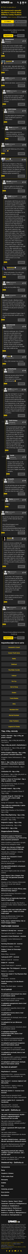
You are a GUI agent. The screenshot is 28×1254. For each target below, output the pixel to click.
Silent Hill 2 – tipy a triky (9, 828)
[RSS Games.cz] (21, 1251)
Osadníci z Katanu (7, 1173)
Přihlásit (21, 35)
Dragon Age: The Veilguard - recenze (13, 968)
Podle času (8, 25)
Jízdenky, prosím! (7, 1189)
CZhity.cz (12, 1212)
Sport (16, 1201)
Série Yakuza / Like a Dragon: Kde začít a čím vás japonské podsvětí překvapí (12, 877)
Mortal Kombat (14, 715)
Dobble (3, 1183)
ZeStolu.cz (5, 1206)
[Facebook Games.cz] (7, 1251)
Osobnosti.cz (14, 1206)
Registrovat (8, 35)
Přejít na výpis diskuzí (9, 7)
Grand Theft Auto (14, 653)
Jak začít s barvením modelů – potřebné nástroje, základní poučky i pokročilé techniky (13, 1123)
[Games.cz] (6, 2)
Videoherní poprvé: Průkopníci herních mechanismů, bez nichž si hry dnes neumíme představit (14, 837)
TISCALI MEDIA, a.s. (18, 1246)
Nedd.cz (4, 1210)
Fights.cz (18, 1210)
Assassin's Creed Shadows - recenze (13, 936)
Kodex (3, 1243)
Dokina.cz (4, 1212)
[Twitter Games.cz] (9, 1251)
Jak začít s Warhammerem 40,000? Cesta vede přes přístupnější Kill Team (13, 1146)
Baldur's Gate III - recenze (10, 960)
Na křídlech (5, 1195)
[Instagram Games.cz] (12, 1251)
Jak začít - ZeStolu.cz (10, 1110)
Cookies (14, 1242)
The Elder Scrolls (14, 670)
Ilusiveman (10, 267)
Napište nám (11, 1245)
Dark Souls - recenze (8, 978)
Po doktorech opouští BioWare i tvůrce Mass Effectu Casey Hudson (11, 12)
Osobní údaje (19, 1242)
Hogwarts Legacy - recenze (10, 946)
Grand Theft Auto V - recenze (11, 965)
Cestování (4, 1203)
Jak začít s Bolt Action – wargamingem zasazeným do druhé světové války (13, 1134)
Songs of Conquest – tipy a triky (12, 802)
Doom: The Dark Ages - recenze (12, 986)
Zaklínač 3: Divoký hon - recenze (12, 930)
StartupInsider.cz (16, 1215)
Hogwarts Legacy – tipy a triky (11, 822)
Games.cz (12, 1203)
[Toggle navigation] (25, 2)
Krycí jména (5, 1192)
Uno (2, 1186)
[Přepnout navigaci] (20, 2)
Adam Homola (12, 17)
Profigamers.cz (21, 1203)
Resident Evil (14, 709)
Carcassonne (5, 1167)
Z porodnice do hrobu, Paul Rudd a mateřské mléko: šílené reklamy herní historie (14, 904)
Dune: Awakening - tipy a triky (11, 825)
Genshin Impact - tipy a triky (10, 788)
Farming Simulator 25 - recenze (11, 944)
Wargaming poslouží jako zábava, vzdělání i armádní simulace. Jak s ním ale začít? (12, 1152)
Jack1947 (9, 61)
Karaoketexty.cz (6, 1208)
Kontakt (7, 1243)
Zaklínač (14, 664)
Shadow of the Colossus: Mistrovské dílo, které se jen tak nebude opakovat (13, 884)
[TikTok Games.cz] (18, 1251)
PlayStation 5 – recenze (9, 1071)
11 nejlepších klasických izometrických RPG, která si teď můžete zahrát (11, 1033)
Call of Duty (14, 687)
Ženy (20, 1201)
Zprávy (10, 1201)
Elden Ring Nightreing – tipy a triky (13, 815)
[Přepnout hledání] (18, 2)
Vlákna (8, 21)
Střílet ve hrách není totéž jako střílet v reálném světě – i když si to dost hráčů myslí (13, 911)
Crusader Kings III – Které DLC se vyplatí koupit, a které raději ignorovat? (12, 798)
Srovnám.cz (5, 1215)
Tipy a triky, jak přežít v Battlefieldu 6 (13, 745)
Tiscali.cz (4, 1201)
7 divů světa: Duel (7, 1176)
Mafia (14, 658)
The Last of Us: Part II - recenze (11, 933)
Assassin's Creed (14, 647)
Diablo (14, 692)
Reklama (3, 1242)
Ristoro (9, 538)
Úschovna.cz (17, 1208)
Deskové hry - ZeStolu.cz (12, 1162)
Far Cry (14, 681)
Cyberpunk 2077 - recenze (10, 957)
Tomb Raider (14, 698)
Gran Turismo (14, 721)
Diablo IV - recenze (7, 962)
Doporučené (21, 21)
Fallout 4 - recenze (7, 971)
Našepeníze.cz (21, 1212)
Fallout (14, 675)
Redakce (8, 1242)
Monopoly (4, 1179)
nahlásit (21, 56)
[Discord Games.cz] (15, 1251)
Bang (3, 1170)
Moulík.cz (11, 1210)
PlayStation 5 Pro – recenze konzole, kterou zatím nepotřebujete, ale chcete (13, 1076)
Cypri (7, 159)
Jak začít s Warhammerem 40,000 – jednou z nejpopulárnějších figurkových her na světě (13, 1116)
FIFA (14, 704)
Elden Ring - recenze (8, 954)
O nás (11, 1243)
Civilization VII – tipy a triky (10, 771)
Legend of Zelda (14, 726)
